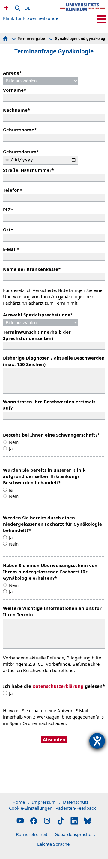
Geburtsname (20, 130)
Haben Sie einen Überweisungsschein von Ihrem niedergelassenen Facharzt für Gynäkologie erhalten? (50, 571)
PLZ (8, 210)
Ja (11, 448)
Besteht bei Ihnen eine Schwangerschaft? (51, 435)
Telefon (12, 190)
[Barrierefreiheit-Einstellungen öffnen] (97, 741)
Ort (8, 229)
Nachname (16, 110)
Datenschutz (78, 802)
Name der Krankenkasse (32, 269)
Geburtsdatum (21, 152)
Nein (14, 442)
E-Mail (11, 249)
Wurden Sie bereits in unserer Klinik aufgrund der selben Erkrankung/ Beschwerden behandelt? (44, 476)
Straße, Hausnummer (28, 170)
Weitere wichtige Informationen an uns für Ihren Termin (52, 611)
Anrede (12, 73)
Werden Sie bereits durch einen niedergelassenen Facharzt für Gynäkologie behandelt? (52, 523)
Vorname (14, 90)
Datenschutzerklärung (58, 686)
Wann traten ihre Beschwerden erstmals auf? (49, 405)
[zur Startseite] (82, 12)
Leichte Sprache (55, 844)
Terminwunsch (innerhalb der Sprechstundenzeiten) (37, 335)
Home (20, 802)
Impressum (46, 802)
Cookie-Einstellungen (30, 808)
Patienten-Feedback (76, 808)
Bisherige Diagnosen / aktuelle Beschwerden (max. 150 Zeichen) (54, 361)
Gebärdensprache (75, 834)
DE (27, 7)
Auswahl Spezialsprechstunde (38, 315)
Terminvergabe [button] (31, 38)
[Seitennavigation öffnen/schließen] (101, 19)
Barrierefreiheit (34, 834)
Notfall (5, 7)
